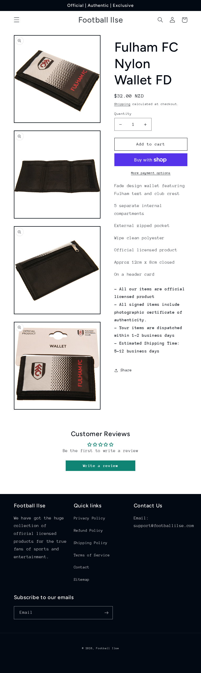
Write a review (100, 465)
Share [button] (126, 370)
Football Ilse (107, 648)
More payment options (151, 173)
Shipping (122, 104)
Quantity (123, 114)
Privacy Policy (89, 518)
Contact (82, 567)
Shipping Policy (91, 543)
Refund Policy (88, 530)
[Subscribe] (106, 612)
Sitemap (82, 579)
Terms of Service (92, 555)
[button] (16, 20)
